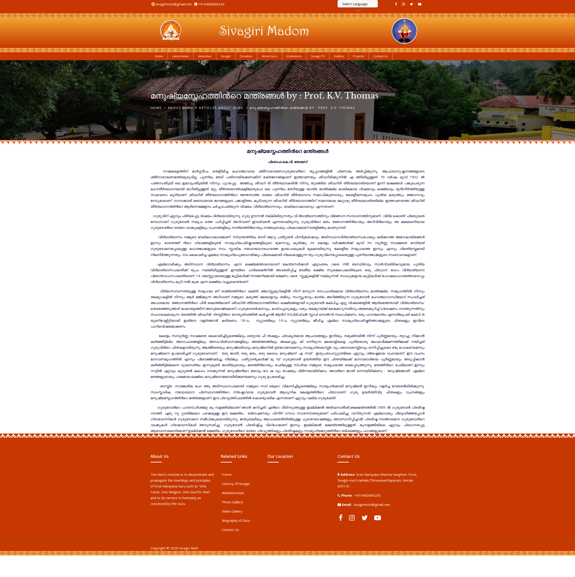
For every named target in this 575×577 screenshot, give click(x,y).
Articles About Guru (221, 108)
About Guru (180, 108)
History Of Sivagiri (236, 483)
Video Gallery (232, 511)
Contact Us (230, 529)
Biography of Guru (236, 520)
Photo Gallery (232, 502)
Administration (233, 493)
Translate (370, 10)
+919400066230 (211, 4)
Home (156, 108)
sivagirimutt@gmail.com (173, 4)
